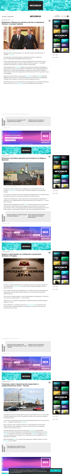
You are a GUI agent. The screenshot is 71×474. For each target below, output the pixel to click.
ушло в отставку (31, 305)
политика (5, 127)
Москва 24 (35, 16)
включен (6, 441)
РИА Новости (12, 190)
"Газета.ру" (11, 54)
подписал (20, 83)
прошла (26, 204)
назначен (6, 433)
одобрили (34, 433)
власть (8, 127)
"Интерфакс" (24, 422)
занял (14, 439)
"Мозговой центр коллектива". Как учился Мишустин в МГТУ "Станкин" (16, 447)
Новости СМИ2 (4, 146)
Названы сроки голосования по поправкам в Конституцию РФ (36, 120)
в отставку (28, 76)
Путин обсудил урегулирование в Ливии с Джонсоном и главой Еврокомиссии (36, 216)
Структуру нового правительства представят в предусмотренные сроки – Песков (17, 346)
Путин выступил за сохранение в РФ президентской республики (16, 120)
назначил (17, 67)
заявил (40, 76)
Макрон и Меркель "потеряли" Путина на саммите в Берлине (17, 215)
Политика (12, 20)
